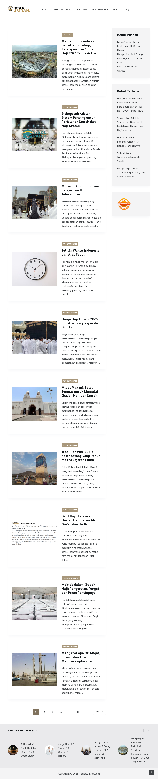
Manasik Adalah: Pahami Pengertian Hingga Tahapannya (80, 190)
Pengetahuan (70, 107)
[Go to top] (151, 772)
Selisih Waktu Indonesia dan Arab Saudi (80, 252)
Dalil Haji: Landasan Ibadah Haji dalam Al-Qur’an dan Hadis (79, 520)
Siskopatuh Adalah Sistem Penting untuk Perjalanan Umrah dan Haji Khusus (79, 120)
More (116, 9)
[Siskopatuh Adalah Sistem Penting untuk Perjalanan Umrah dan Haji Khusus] (34, 134)
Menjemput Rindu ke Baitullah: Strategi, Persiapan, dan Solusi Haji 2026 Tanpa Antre (79, 47)
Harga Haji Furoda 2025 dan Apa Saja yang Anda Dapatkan (80, 323)
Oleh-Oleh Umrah (62, 9)
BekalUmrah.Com (90, 773)
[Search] (127, 9)
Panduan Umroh (71, 578)
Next (98, 711)
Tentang (41, 9)
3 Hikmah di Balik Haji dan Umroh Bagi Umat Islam (29, 750)
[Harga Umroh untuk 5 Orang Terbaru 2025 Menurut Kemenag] (86, 750)
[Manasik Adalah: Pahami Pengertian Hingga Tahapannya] (34, 202)
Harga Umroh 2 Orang (130, 54)
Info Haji (67, 34)
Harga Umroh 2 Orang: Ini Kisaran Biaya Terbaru (66, 750)
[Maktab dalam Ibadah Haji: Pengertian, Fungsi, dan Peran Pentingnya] (34, 603)
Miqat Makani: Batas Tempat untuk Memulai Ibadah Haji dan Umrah (80, 391)
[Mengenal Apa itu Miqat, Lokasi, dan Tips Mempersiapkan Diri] (34, 669)
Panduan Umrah (100, 9)
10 (78, 711)
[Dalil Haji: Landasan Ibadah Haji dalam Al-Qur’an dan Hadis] (34, 534)
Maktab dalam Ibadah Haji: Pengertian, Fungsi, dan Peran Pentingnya (81, 589)
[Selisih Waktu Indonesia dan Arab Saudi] (34, 269)
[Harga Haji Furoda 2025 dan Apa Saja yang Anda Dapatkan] (34, 337)
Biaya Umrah (81, 9)
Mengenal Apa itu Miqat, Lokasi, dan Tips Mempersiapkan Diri (81, 657)
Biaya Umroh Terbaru (129, 42)
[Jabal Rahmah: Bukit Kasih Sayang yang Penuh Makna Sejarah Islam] (34, 468)
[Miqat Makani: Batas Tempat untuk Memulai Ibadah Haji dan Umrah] (34, 404)
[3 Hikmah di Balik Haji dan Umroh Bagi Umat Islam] (13, 750)
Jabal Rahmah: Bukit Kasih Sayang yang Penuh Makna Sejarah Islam (81, 456)
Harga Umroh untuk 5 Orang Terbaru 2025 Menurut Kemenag (102, 750)
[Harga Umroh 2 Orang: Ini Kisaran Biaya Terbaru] (50, 750)
